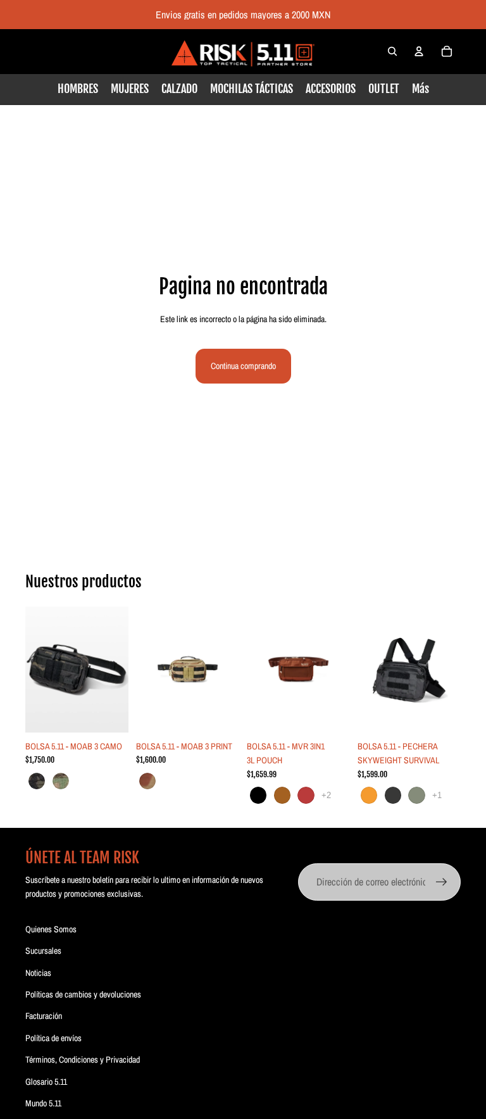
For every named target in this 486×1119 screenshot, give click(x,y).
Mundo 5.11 (43, 1103)
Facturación (43, 1016)
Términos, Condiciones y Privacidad (82, 1059)
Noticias (38, 972)
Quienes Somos (51, 929)
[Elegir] (108, 714)
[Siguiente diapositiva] (114, 670)
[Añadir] (219, 714)
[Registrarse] (441, 882)
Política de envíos (53, 1038)
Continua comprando (243, 366)
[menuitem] (420, 88)
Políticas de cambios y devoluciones (83, 994)
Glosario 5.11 (46, 1081)
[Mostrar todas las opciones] (326, 795)
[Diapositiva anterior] (39, 670)
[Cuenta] (419, 51)
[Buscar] (392, 51)
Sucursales (43, 950)
